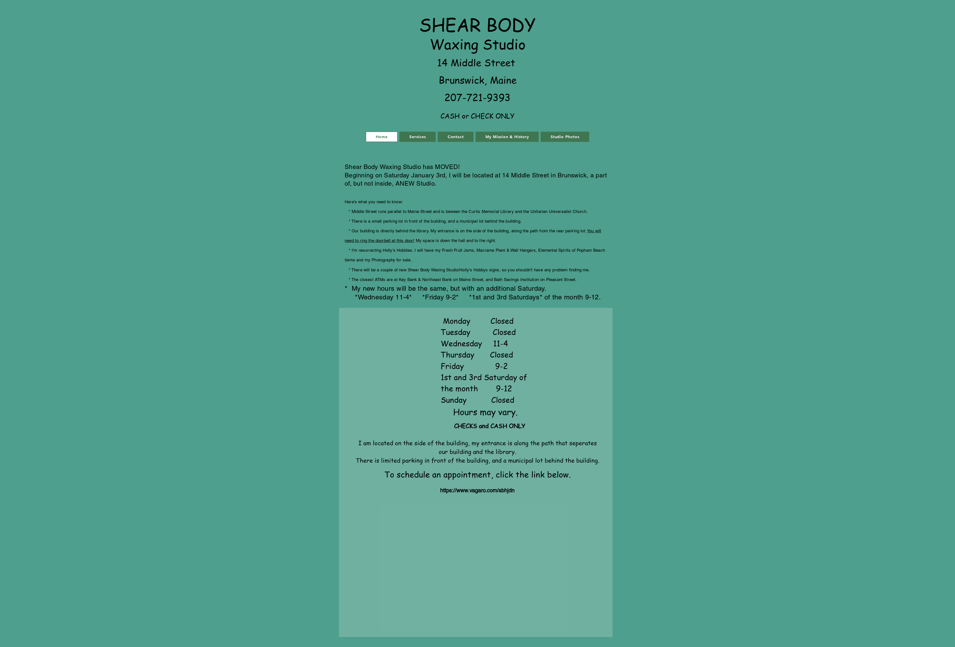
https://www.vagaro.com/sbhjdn (477, 490)
